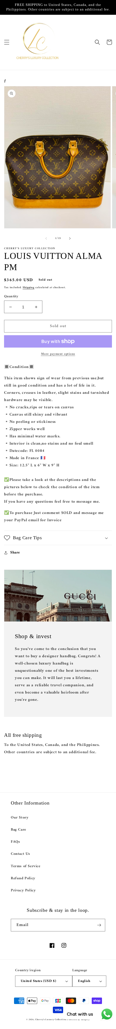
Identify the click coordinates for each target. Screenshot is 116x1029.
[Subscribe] (99, 925)
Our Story (19, 817)
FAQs (15, 841)
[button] (7, 42)
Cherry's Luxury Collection (51, 1019)
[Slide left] (46, 238)
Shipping (29, 287)
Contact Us (20, 854)
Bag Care (18, 829)
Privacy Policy (23, 890)
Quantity (11, 296)
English (84, 981)
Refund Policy (23, 878)
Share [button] (15, 552)
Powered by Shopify (78, 1019)
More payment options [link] (58, 354)
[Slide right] (70, 238)
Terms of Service (25, 866)
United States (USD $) (38, 981)
